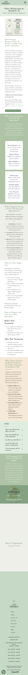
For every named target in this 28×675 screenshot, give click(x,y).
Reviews (13, 626)
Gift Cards (14, 623)
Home (12, 612)
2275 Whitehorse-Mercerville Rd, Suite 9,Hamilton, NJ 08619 (14, 644)
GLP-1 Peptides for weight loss (15, 106)
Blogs (12, 629)
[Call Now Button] (3, 672)
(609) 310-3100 (14, 499)
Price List (13, 620)
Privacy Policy (18, 667)
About (12, 615)
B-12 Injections (16, 104)
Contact (13, 632)
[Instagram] (14, 601)
